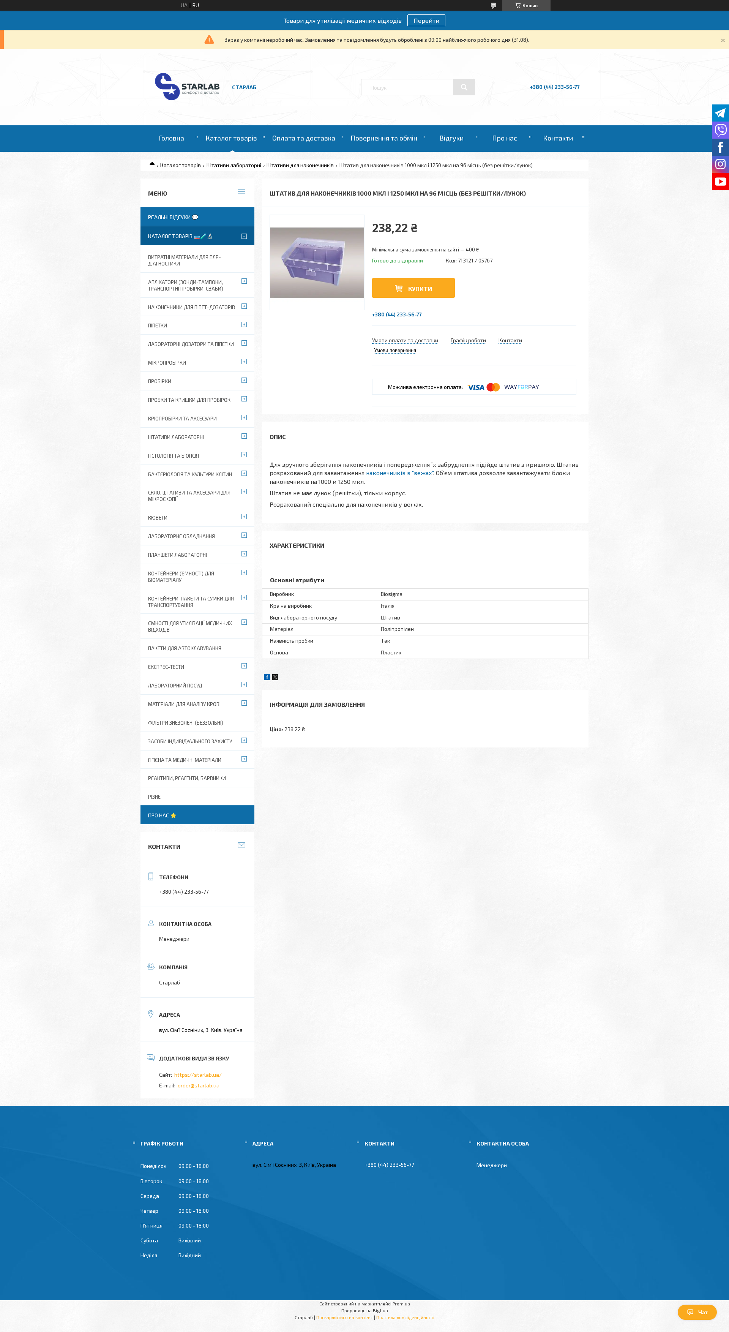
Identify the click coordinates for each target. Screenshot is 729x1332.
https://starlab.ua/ (198, 1074)
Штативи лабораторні (234, 165)
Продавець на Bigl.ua (364, 1310)
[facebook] (267, 678)
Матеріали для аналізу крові (184, 704)
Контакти (558, 138)
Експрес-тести (166, 667)
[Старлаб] (187, 104)
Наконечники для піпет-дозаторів (191, 307)
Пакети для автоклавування (184, 648)
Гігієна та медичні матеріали (184, 760)
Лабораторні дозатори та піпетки (191, 344)
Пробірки (159, 381)
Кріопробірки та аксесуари (182, 419)
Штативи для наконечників (300, 165)
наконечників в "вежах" (399, 472)
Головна (171, 138)
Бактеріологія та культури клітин (190, 474)
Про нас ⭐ (162, 815)
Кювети (157, 518)
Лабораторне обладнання (181, 536)
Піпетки (157, 325)
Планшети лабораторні (177, 555)
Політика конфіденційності (405, 1317)
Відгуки (451, 138)
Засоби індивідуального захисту (190, 741)
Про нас (504, 138)
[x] (275, 678)
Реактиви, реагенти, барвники (187, 778)
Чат (703, 1312)
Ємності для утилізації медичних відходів (190, 626)
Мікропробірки (167, 363)
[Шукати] (464, 87)
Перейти (426, 20)
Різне (154, 797)
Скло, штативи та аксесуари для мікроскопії (189, 496)
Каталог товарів (231, 138)
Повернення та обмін (383, 138)
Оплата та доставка (303, 138)
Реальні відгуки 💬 (173, 217)
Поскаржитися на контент (344, 1317)
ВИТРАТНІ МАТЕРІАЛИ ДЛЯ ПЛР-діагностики (184, 260)
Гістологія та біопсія (173, 456)
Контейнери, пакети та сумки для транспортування (191, 602)
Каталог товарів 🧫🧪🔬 (180, 236)
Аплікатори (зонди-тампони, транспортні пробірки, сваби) (185, 285)
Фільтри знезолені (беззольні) (185, 723)
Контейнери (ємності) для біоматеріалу (181, 576)
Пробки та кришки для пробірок (189, 400)
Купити (420, 288)
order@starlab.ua (198, 1085)
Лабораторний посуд (175, 686)
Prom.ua (401, 1303)
